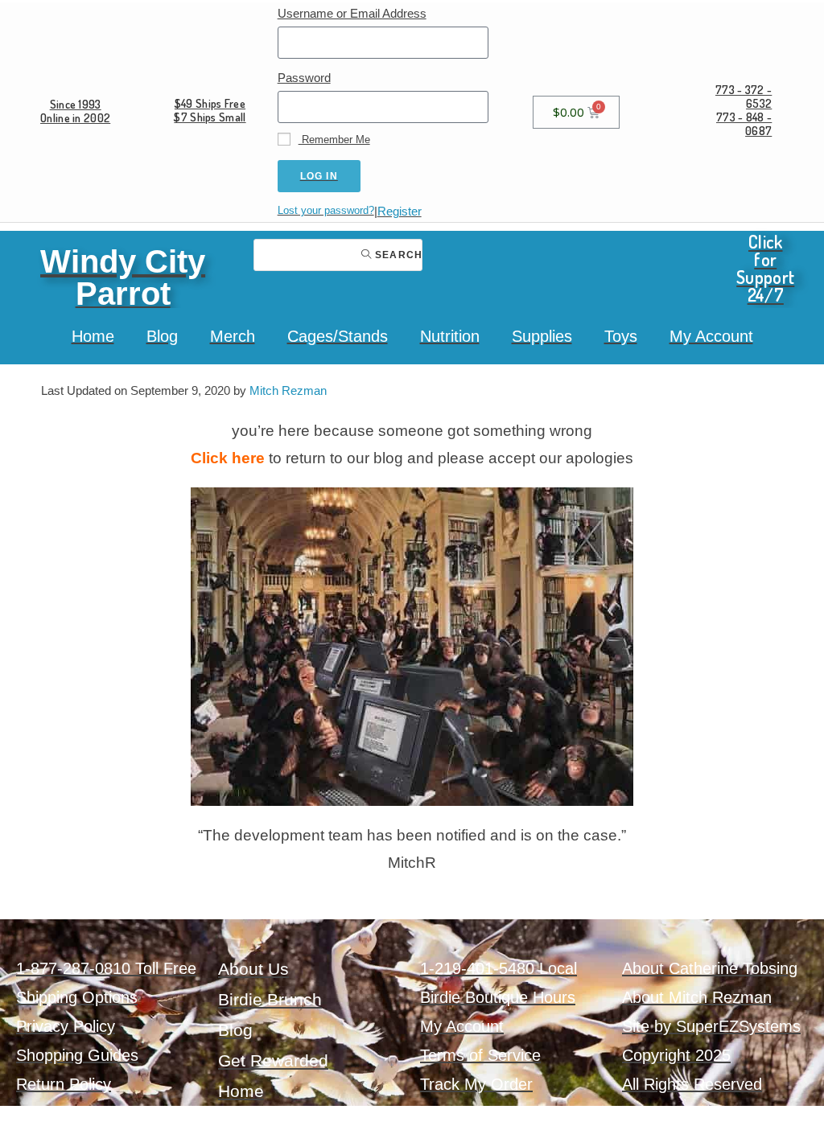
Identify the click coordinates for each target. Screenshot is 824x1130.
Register (399, 211)
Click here (228, 458)
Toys (620, 336)
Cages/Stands (337, 336)
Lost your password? (326, 210)
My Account (711, 336)
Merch (232, 336)
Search (397, 255)
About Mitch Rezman (697, 997)
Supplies (542, 336)
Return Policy (63, 1084)
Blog (162, 336)
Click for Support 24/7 (765, 268)
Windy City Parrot (122, 277)
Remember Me (334, 140)
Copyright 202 (672, 1055)
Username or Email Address (352, 13)
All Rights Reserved (692, 1084)
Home (93, 336)
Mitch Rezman (288, 390)
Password (304, 77)
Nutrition (450, 336)
